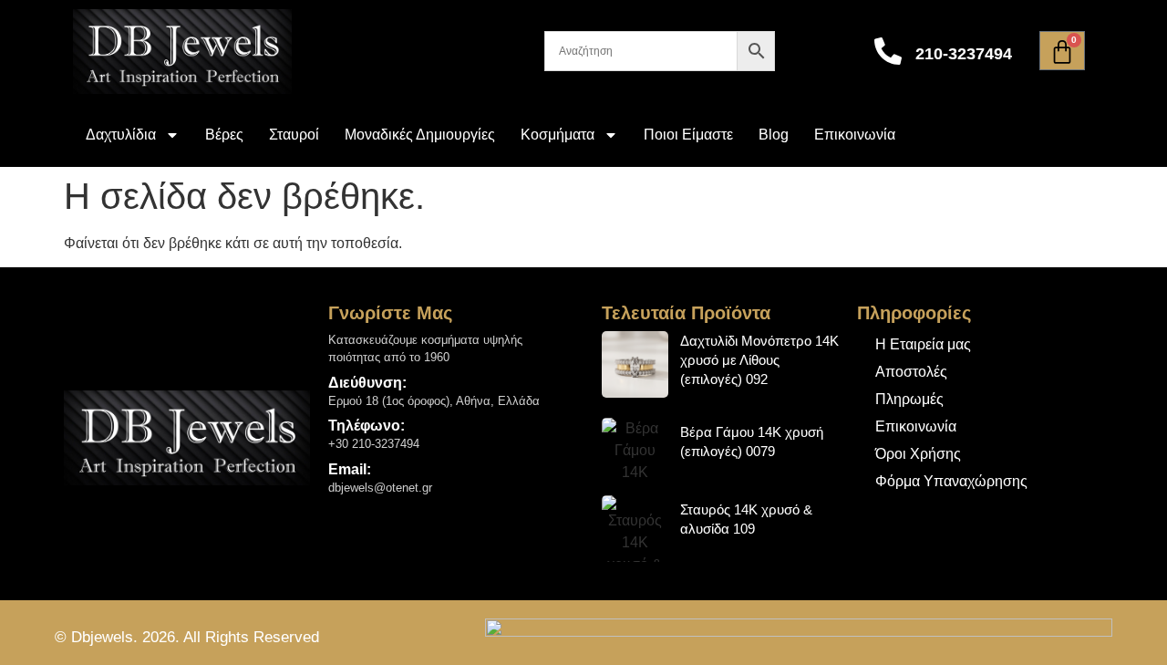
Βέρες (224, 134)
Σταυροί (294, 134)
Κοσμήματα (557, 134)
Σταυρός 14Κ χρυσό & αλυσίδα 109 (746, 519)
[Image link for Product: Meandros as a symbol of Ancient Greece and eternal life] (635, 364)
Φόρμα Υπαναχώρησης (951, 481)
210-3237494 (963, 54)
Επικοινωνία (854, 134)
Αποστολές (911, 371)
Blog (774, 134)
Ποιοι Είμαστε (688, 134)
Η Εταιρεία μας (923, 344)
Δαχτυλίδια (121, 134)
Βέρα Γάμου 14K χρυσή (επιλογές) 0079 (751, 441)
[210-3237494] (888, 51)
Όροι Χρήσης (918, 454)
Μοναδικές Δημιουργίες (420, 134)
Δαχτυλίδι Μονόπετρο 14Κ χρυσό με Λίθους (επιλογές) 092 (759, 360)
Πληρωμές (909, 399)
